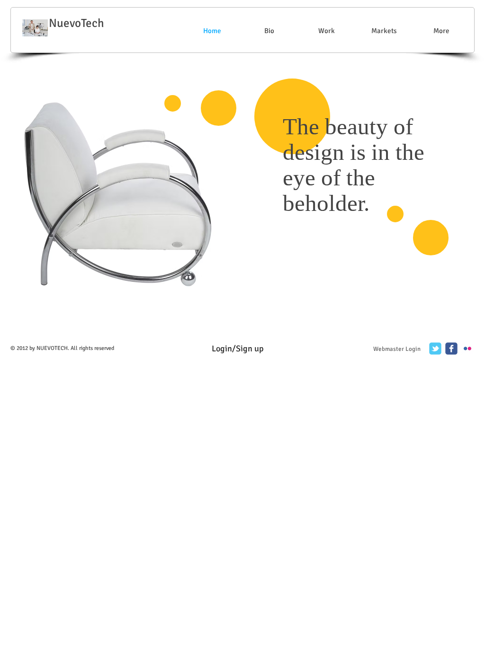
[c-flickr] (467, 348)
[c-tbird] (435, 348)
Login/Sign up (238, 348)
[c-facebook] (451, 348)
